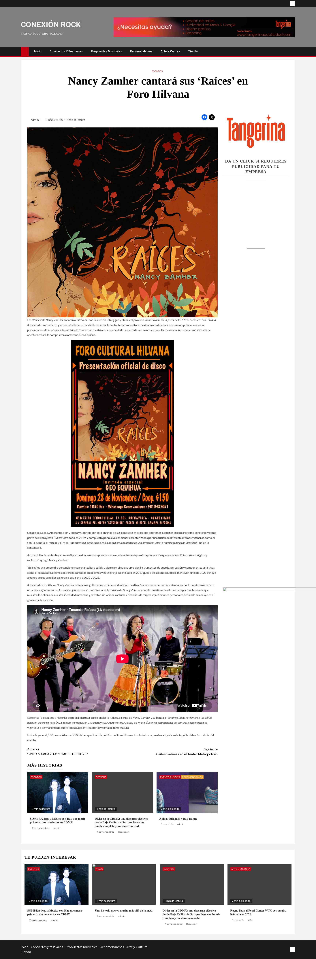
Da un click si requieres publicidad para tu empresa (256, 166)
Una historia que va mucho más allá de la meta (124, 910)
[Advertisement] (256, 211)
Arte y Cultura (170, 51)
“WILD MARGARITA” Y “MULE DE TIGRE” (57, 752)
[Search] (292, 51)
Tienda (193, 51)
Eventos (157, 71)
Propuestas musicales (106, 51)
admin (35, 120)
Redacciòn (123, 831)
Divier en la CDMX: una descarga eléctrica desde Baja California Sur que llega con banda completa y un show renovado (121, 822)
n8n (250, 920)
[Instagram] (292, 3)
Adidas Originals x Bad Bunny (178, 818)
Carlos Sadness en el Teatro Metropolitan (186, 752)
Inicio (38, 51)
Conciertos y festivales (66, 51)
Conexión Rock (51, 24)
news (176, 777)
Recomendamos (141, 51)
